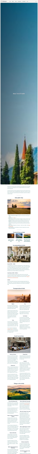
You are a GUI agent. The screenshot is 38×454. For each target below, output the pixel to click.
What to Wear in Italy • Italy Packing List (19, 240)
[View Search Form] (36, 1)
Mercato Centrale (26, 403)
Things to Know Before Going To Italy (11, 240)
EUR (14, 217)
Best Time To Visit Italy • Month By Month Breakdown (27, 240)
